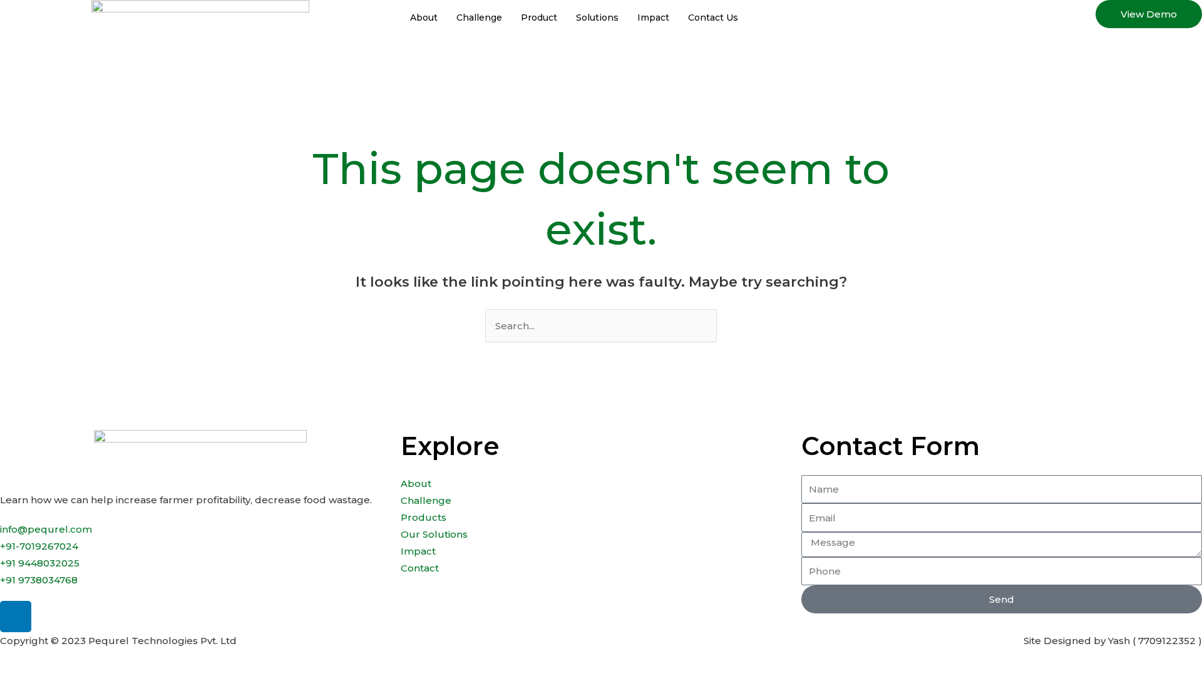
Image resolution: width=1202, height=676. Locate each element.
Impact (653, 17)
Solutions (597, 17)
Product (539, 17)
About (424, 17)
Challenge (479, 17)
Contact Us (713, 17)
